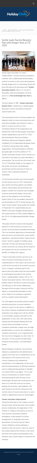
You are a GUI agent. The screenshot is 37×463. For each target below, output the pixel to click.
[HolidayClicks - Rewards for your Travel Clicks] (18, 17)
